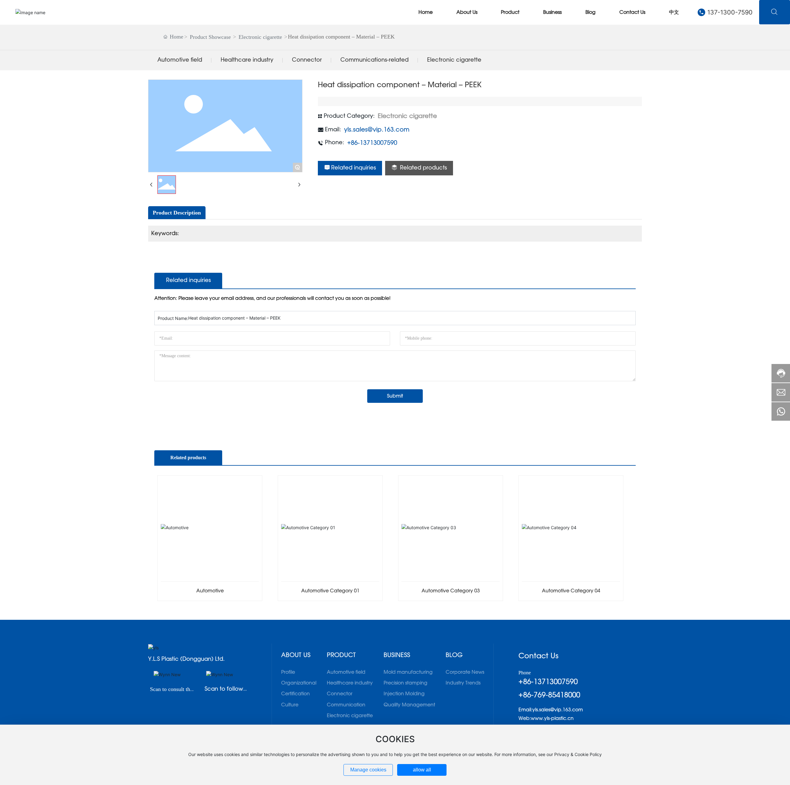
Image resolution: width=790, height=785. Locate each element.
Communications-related (374, 60)
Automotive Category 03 (451, 590)
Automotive (210, 590)
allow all (422, 769)
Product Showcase (210, 37)
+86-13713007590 (372, 143)
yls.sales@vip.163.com (377, 130)
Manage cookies (368, 769)
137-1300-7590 (730, 12)
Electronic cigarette (260, 37)
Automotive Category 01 (330, 590)
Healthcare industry (247, 60)
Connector (307, 60)
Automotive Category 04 (571, 590)
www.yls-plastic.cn (552, 718)
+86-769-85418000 (549, 695)
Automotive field (179, 60)
